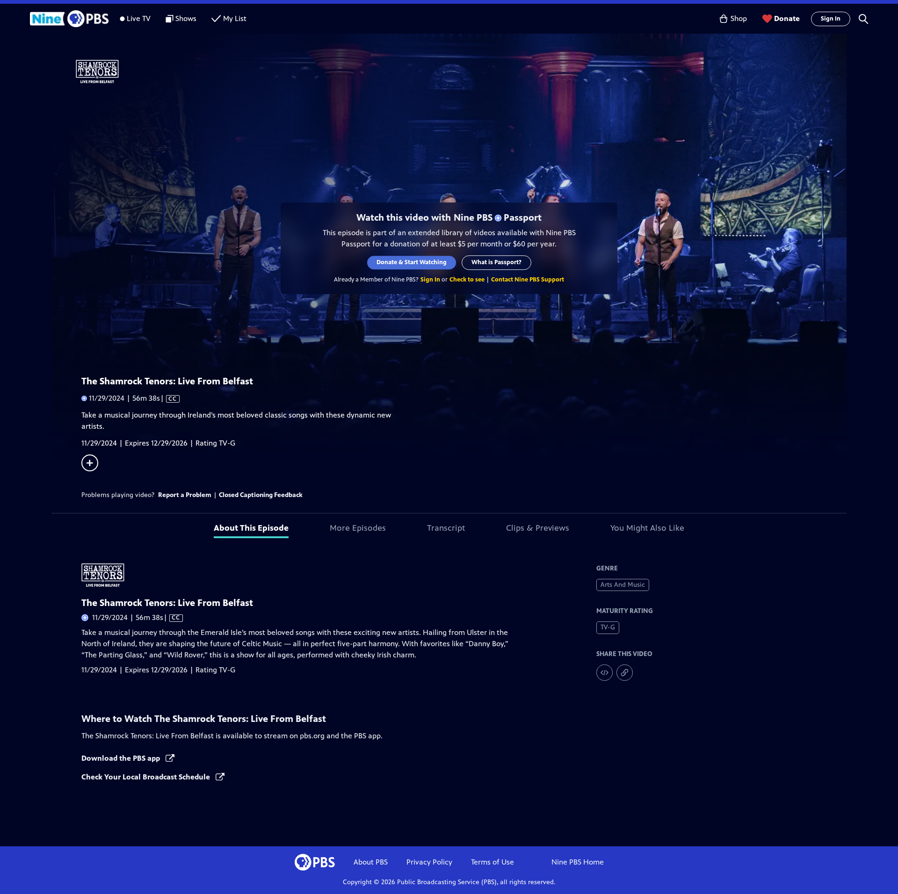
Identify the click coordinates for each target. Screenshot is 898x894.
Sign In (830, 18)
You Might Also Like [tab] (647, 528)
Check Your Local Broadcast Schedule (146, 776)
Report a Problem (184, 495)
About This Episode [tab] (251, 528)
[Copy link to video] (624, 672)
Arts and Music (623, 585)
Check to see (467, 279)
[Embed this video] (604, 672)
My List (234, 18)
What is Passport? (496, 262)
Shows (185, 18)
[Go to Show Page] (461, 71)
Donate (787, 18)
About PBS (371, 862)
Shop (739, 18)
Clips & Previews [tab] (537, 528)
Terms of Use (492, 862)
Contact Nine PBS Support (527, 279)
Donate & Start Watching (412, 262)
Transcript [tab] (446, 528)
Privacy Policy (429, 862)
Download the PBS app (121, 758)
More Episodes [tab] (358, 528)
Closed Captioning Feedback (261, 495)
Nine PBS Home (577, 862)
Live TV (139, 18)
